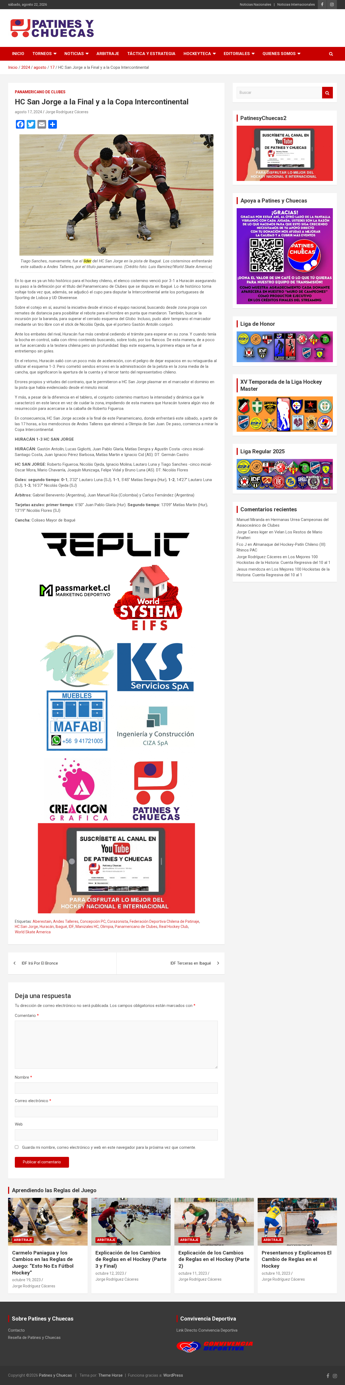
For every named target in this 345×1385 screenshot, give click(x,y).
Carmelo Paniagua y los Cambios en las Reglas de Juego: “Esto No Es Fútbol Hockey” (43, 1263)
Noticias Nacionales (255, 4)
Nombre (23, 1077)
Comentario (27, 1015)
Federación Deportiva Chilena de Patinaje (164, 921)
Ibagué (61, 926)
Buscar (327, 92)
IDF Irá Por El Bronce (40, 963)
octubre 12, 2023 (109, 1273)
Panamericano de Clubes (40, 92)
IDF (71, 926)
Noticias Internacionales (296, 4)
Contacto (16, 1330)
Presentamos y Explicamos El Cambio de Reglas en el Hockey (297, 1259)
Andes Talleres (65, 921)
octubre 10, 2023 (276, 1273)
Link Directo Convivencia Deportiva (207, 1330)
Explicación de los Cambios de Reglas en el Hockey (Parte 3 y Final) (131, 1259)
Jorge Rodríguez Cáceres (66, 112)
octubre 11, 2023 (192, 1273)
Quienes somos (279, 53)
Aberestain (42, 921)
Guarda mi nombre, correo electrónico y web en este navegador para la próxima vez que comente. (109, 1147)
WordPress (173, 1375)
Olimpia (106, 926)
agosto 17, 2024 (28, 112)
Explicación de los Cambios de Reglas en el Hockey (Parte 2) (214, 1259)
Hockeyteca (197, 53)
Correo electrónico (33, 1100)
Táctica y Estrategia (151, 53)
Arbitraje (107, 53)
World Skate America (33, 932)
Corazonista (117, 921)
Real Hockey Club (173, 926)
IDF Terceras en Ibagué (190, 963)
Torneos (42, 53)
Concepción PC (93, 921)
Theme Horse (110, 1375)
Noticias (74, 53)
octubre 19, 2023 (26, 1280)
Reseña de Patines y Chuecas (34, 1337)
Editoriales (237, 53)
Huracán (47, 926)
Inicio (18, 53)
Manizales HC (87, 926)
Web (19, 1124)
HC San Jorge (26, 926)
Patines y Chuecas (55, 1375)
